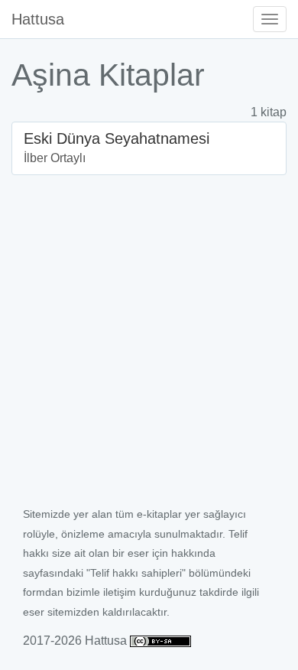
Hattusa (37, 19)
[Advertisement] (149, 347)
